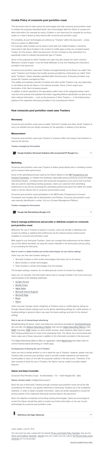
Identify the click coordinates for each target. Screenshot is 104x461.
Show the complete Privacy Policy (81, 442)
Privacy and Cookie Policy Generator (65, 433)
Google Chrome (22, 281)
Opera (18, 301)
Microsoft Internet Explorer (26, 291)
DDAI (28, 330)
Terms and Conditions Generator (24, 436)
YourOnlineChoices (82, 324)
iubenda (41, 436)
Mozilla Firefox (21, 285)
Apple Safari (20, 288)
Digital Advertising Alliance (74, 327)
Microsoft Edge (21, 295)
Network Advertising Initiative (39, 327)
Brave (17, 298)
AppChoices (67, 340)
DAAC (13, 330)
